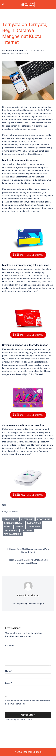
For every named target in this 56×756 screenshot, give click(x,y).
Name (8, 671)
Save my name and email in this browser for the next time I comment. (27, 702)
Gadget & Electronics (15, 53)
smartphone (33, 527)
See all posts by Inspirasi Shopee (28, 603)
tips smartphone (13, 534)
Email (8, 683)
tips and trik (10, 530)
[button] (3, 4)
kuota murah (34, 523)
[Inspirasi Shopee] (28, 4)
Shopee (19, 527)
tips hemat (27, 530)
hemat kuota (43, 519)
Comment (10, 645)
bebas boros (10, 519)
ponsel (8, 527)
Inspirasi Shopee (15, 50)
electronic (27, 519)
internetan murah (13, 523)
